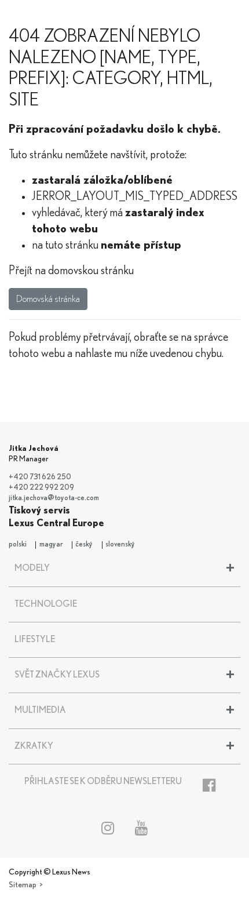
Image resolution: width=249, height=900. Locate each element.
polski (18, 544)
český (84, 544)
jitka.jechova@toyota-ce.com (54, 498)
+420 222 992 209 (41, 487)
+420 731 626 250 (40, 477)
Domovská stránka (48, 299)
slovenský (120, 544)
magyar (51, 544)
